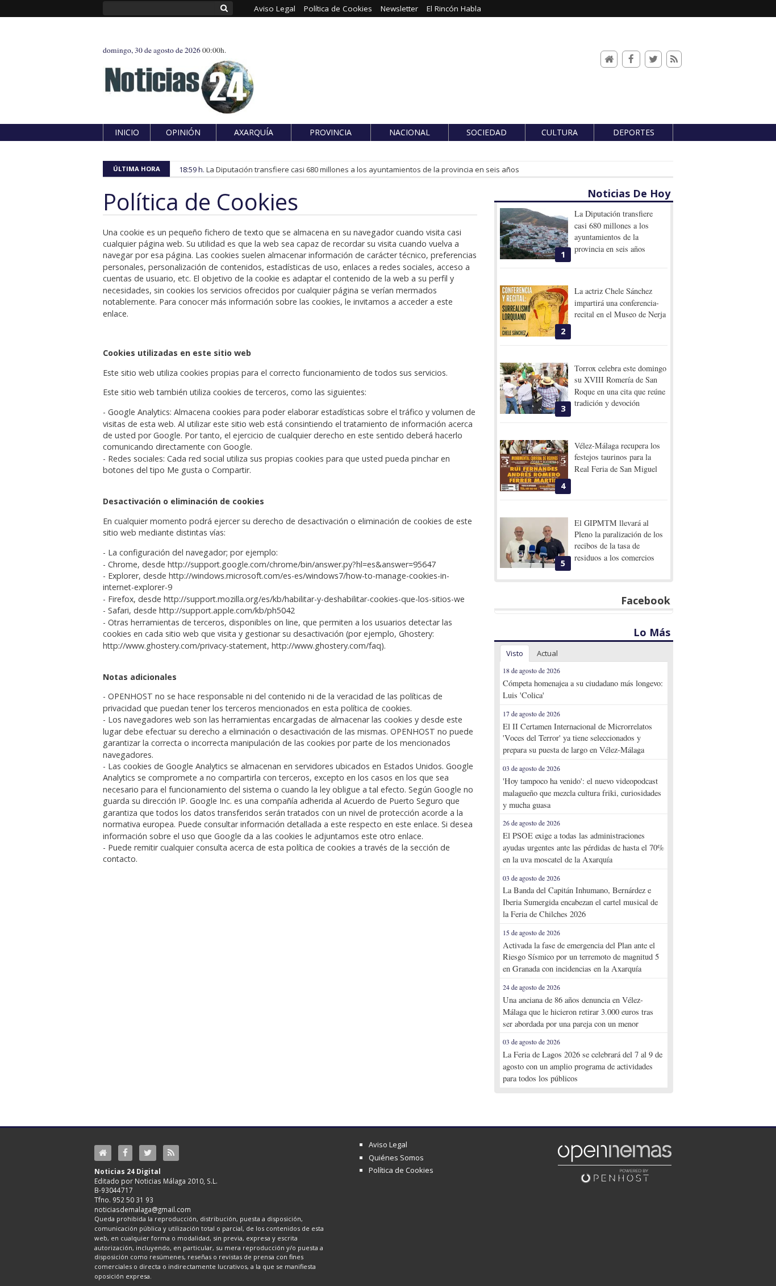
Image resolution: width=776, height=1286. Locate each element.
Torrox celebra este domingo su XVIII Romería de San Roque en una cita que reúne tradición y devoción (620, 385)
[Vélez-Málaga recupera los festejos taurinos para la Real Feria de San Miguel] (534, 465)
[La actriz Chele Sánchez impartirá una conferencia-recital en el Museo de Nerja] (534, 311)
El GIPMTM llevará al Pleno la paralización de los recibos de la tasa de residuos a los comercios (618, 540)
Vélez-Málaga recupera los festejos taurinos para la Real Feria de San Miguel (617, 457)
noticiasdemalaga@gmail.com (142, 1209)
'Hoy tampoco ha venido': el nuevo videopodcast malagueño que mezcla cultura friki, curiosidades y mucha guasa (582, 792)
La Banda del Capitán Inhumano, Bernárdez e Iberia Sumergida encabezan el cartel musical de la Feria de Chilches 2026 (580, 902)
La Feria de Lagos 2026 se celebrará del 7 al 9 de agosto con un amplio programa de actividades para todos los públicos (582, 1066)
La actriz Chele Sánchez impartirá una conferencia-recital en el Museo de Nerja (620, 302)
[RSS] (674, 59)
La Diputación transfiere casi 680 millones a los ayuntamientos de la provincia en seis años (362, 169)
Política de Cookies (401, 1170)
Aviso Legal (388, 1144)
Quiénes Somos (396, 1157)
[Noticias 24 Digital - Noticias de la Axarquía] (179, 81)
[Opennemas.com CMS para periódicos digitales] (614, 1163)
